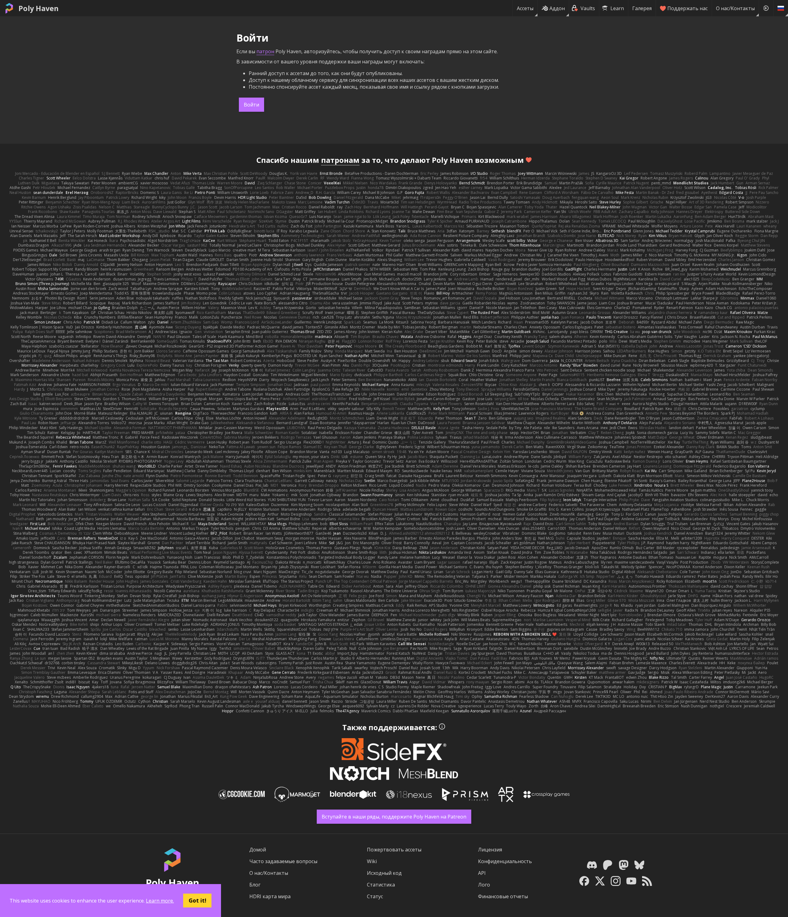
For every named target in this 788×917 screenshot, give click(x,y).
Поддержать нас (687, 8)
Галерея (642, 8)
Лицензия (490, 849)
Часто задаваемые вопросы (283, 861)
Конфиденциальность (505, 861)
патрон (265, 51)
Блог (254, 884)
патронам (340, 160)
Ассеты (525, 8)
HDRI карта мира (270, 896)
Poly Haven (38, 8)
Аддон (557, 8)
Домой (257, 849)
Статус (375, 896)
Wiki (372, 861)
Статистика (381, 884)
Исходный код (384, 873)
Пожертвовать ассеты (394, 849)
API (482, 873)
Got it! (197, 900)
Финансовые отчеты (503, 896)
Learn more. (160, 900)
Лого (484, 884)
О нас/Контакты (735, 8)
